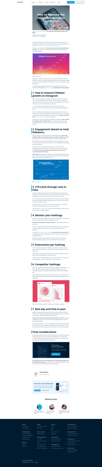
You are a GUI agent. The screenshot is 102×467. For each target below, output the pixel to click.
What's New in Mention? (42, 426)
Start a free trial (80, 2)
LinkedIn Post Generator (56, 446)
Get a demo (71, 2)
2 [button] (50, 417)
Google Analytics (44, 208)
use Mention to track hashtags (45, 232)
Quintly (58, 327)
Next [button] (70, 408)
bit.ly (61, 204)
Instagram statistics (48, 87)
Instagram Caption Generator (73, 433)
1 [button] (49, 417)
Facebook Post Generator (72, 426)
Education (24, 446)
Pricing (47, 2)
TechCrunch (38, 76)
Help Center (39, 428)
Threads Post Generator (56, 439)
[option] (39, 409)
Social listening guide (41, 446)
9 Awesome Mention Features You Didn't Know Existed (39, 412)
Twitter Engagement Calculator (73, 441)
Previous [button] (31, 408)
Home (33, 31)
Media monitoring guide (42, 448)
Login (59, 2)
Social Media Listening (26, 433)
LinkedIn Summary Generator (57, 448)
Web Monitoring (25, 439)
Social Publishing (25, 428)
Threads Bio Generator (55, 441)
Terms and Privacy (54, 431)
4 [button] (52, 417)
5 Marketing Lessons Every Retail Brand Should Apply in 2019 (64, 412)
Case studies (39, 439)
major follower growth (40, 117)
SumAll (34, 106)
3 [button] (51, 417)
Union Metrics (47, 323)
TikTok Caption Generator (72, 450)
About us (53, 426)
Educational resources (41, 441)
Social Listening (25, 426)
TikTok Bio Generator (71, 451)
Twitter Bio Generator (71, 444)
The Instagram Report (41, 444)
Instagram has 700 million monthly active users (47, 45)
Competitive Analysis (26, 437)
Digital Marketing (42, 31)
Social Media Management (27, 435)
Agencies (24, 444)
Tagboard (34, 226)
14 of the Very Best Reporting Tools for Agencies (50, 412)
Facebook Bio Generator (72, 428)
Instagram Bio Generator (72, 435)
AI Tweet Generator (71, 442)
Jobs (52, 430)
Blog (37, 31)
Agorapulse (53, 433)
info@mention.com (41, 433)
